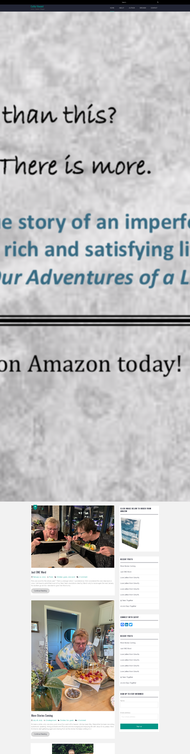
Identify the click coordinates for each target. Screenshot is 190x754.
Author (132, 8)
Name (122, 701)
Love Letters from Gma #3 (129, 583)
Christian (60, 577)
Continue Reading (40, 591)
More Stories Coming (42, 715)
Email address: (125, 713)
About (121, 8)
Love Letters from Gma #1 (129, 595)
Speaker (143, 8)
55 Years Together (126, 600)
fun (68, 720)
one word (71, 577)
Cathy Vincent (37, 6)
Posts (51, 577)
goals (65, 577)
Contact (154, 8)
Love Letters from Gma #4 (129, 577)
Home (112, 8)
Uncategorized (51, 720)
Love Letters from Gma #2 (129, 589)
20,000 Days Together (128, 606)
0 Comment (83, 577)
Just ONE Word (38, 572)
